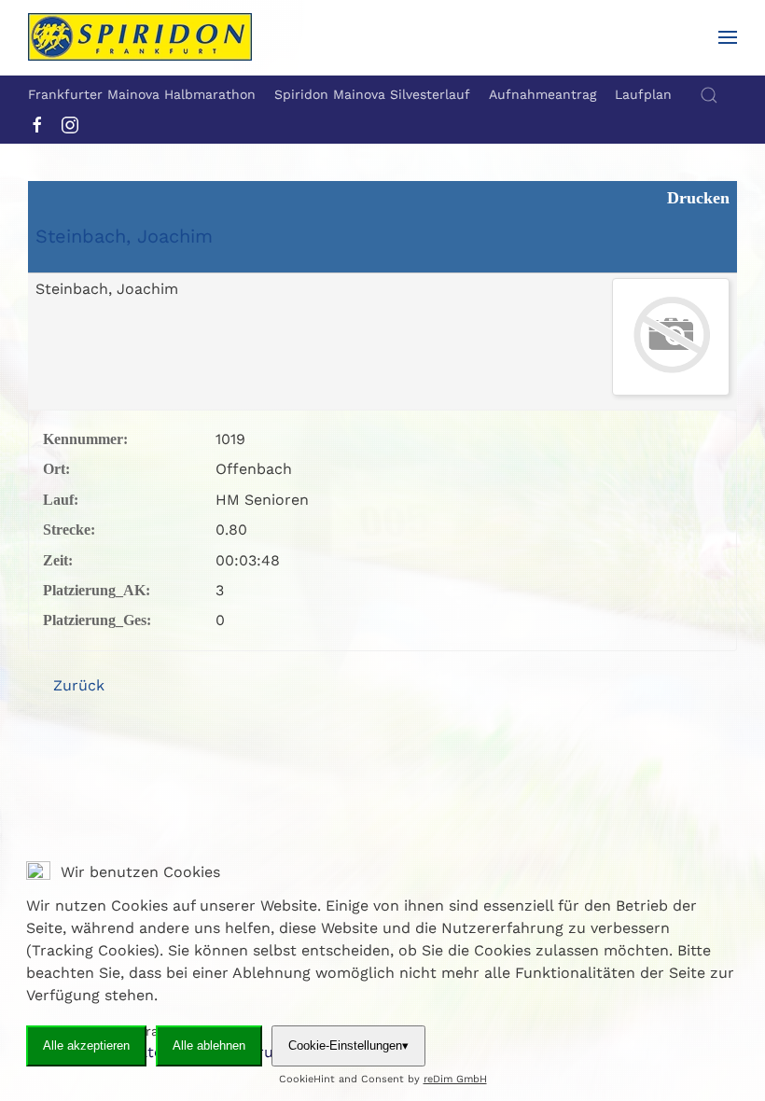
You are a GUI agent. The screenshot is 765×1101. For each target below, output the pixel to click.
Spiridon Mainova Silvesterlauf (372, 94)
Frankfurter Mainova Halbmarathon (142, 94)
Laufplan (643, 94)
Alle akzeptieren (86, 1045)
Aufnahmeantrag (542, 94)
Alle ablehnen (209, 1045)
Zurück (76, 685)
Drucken (696, 197)
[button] (727, 37)
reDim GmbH (455, 1079)
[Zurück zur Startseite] (140, 37)
